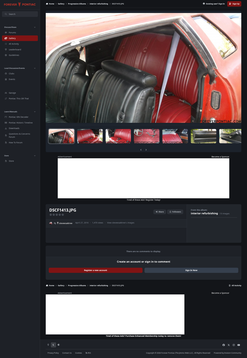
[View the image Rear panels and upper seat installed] (175, 136)
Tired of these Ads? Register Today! (143, 199)
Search (12, 14)
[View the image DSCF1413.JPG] (61, 136)
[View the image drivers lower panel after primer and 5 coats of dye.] (232, 136)
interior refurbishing (204, 213)
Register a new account (95, 270)
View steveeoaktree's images (120, 222)
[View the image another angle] (203, 136)
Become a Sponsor (220, 156)
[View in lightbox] (143, 68)
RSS (89, 353)
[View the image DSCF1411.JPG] (118, 136)
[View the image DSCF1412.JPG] (90, 136)
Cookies (78, 353)
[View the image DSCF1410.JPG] (146, 136)
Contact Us (67, 353)
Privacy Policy (53, 353)
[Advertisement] (143, 178)
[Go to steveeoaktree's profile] (50, 223)
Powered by (227, 353)
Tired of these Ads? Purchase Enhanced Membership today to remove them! (143, 336)
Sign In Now (191, 270)
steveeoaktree (65, 223)
